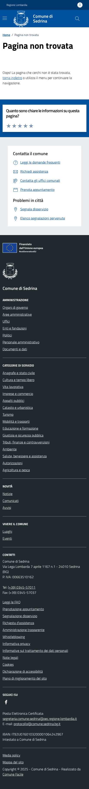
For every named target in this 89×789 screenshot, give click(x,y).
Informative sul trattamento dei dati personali (35, 650)
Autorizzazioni (12, 463)
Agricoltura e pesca (16, 469)
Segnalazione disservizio (20, 616)
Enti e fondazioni (15, 328)
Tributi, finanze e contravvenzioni (26, 442)
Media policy (11, 755)
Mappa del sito (13, 762)
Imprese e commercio (18, 393)
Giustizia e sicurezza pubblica (23, 435)
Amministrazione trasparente (23, 629)
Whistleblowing (14, 636)
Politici (7, 335)
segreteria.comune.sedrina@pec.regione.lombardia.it (40, 718)
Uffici (6, 321)
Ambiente (10, 449)
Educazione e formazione (20, 428)
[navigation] (4, 18)
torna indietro (12, 77)
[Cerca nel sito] (77, 18)
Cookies (8, 664)
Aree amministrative (17, 314)
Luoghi (7, 531)
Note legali (10, 657)
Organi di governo (15, 307)
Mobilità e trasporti (16, 421)
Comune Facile (13, 774)
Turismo (8, 414)
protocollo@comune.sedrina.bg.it (37, 723)
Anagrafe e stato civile (19, 372)
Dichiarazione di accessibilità (23, 671)
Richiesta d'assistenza (18, 622)
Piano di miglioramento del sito (25, 678)
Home (6, 34)
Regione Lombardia (16, 5)
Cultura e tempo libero (18, 379)
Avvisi (7, 507)
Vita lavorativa (13, 386)
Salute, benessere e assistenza (25, 456)
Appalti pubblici (13, 400)
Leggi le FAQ (12, 602)
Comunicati (11, 500)
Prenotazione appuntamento (23, 609)
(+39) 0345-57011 (21, 587)
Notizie (8, 493)
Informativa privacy (16, 643)
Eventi (7, 538)
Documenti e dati (15, 349)
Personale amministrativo (21, 342)
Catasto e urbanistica (18, 407)
